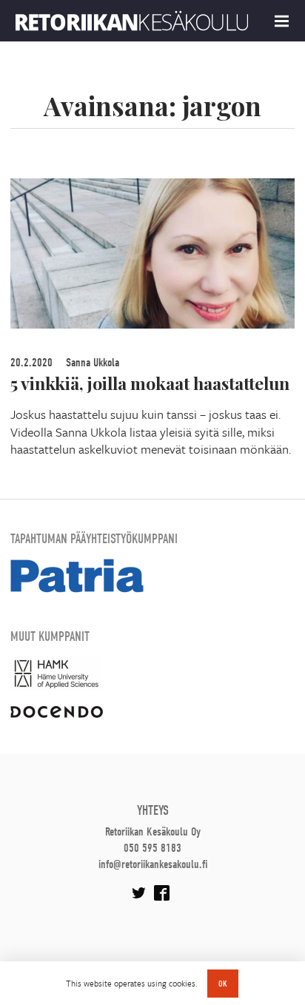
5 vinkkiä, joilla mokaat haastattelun (149, 383)
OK (222, 983)
